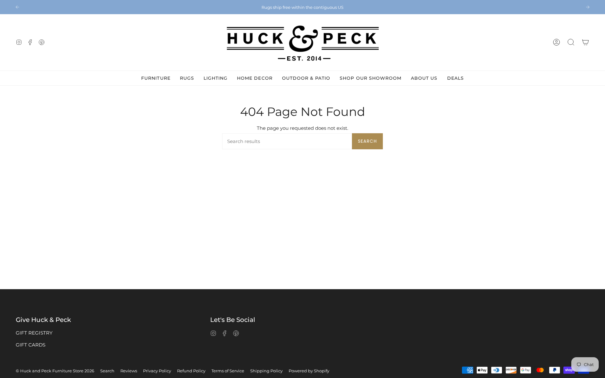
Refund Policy (191, 370)
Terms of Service (227, 370)
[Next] (588, 7)
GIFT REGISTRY (34, 333)
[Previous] (17, 7)
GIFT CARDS (30, 345)
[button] (571, 42)
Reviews (128, 370)
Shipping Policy (266, 370)
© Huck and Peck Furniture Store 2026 (55, 370)
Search (367, 141)
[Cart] (585, 42)
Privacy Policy (157, 370)
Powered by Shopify (309, 370)
